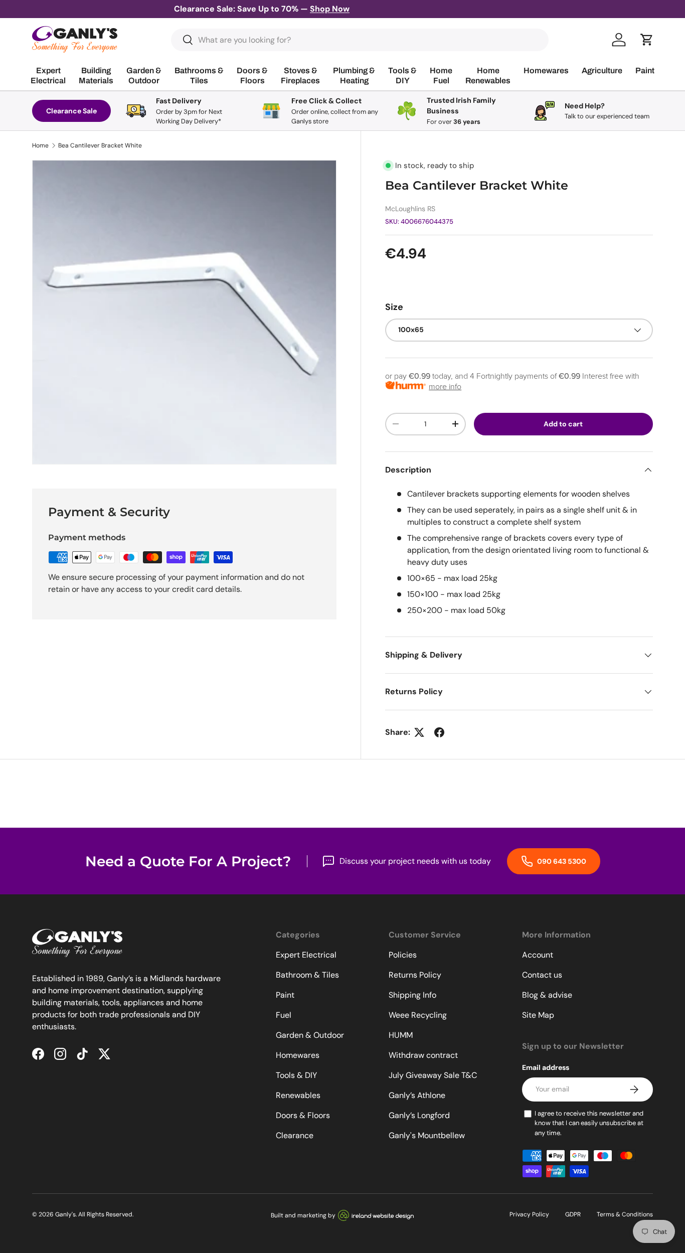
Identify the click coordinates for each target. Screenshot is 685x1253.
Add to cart (563, 423)
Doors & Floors (303, 1115)
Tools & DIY (296, 1075)
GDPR (573, 1214)
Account (537, 955)
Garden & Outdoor (310, 1035)
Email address (545, 1067)
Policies (403, 955)
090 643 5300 (561, 861)
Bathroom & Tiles (307, 975)
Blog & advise (547, 995)
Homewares (297, 1055)
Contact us (542, 975)
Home (40, 145)
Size (394, 307)
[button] (647, 40)
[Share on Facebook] (439, 732)
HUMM (401, 1035)
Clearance (294, 1135)
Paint (285, 995)
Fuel (283, 1015)
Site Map (538, 1015)
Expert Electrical (306, 955)
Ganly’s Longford (419, 1115)
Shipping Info (412, 995)
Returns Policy (415, 975)
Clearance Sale (71, 110)
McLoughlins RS (410, 208)
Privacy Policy (529, 1214)
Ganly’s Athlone (417, 1095)
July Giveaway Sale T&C (433, 1075)
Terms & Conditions (625, 1214)
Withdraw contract (423, 1055)
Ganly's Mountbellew (427, 1135)
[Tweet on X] (419, 732)
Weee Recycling (418, 1015)
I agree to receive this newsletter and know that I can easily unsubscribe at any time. (589, 1123)
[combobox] (360, 40)
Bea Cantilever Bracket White (100, 145)
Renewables (298, 1095)
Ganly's (65, 1214)
